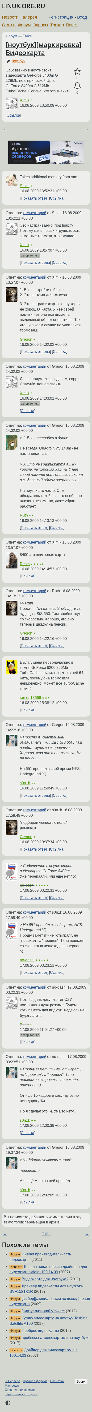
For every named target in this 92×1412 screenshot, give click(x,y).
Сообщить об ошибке (20, 1390)
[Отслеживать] (77, 86)
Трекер (57, 25)
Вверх (81, 1381)
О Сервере (12, 1381)
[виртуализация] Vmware (43, 1311)
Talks (27, 36)
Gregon (26, 339)
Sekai (24, 186)
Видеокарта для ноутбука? (45, 1279)
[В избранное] (77, 71)
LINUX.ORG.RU (23, 6)
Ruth (24, 515)
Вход (82, 17)
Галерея (29, 17)
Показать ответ (34, 198)
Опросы (40, 25)
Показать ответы (35, 262)
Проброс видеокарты (40, 1331)
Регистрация (61, 17)
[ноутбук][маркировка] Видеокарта (43, 48)
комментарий (34, 213)
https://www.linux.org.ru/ (21, 1394)
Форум (24, 25)
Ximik (24, 100)
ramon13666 (30, 698)
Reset (25, 564)
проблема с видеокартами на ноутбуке (55, 1338)
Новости (10, 17)
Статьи (9, 25)
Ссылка (13, 115)
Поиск (72, 25)
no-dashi (27, 885)
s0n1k (25, 783)
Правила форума (35, 1381)
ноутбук (18, 61)
